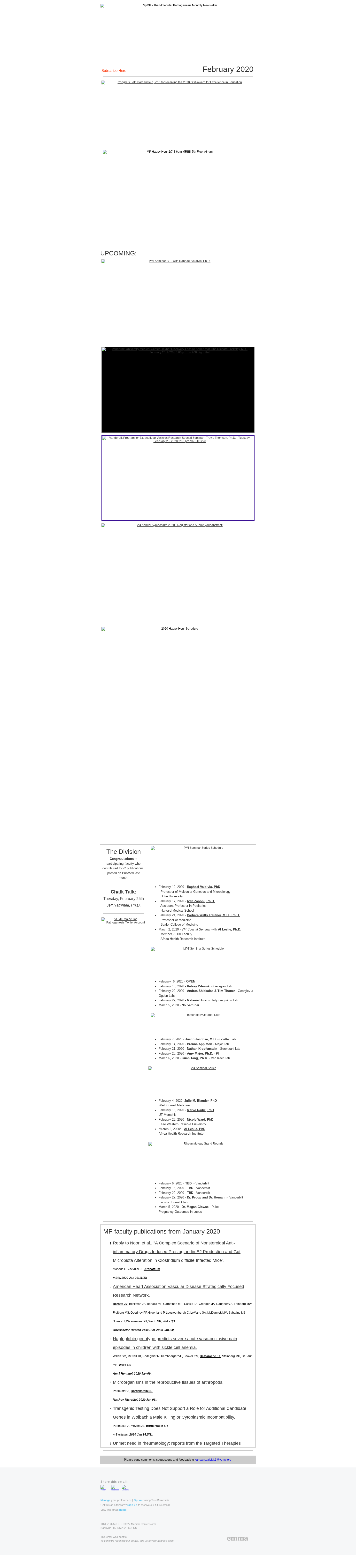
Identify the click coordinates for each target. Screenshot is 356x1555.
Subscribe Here (113, 70)
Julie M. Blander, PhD (200, 1100)
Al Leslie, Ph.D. (229, 929)
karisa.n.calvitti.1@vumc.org (213, 1459)
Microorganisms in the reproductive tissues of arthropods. (168, 1382)
